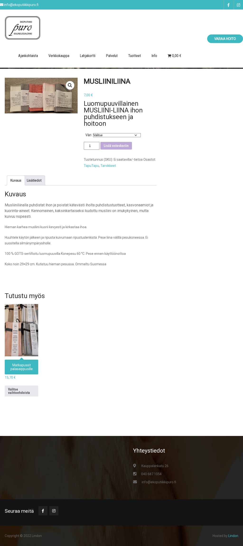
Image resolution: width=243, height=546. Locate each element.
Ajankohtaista (28, 55)
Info (154, 55)
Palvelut (112, 55)
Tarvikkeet (108, 166)
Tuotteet (134, 55)
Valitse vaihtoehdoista (19, 391)
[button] (70, 85)
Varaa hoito (225, 39)
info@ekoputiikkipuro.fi (159, 482)
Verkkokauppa (58, 55)
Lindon (233, 536)
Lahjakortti (87, 55)
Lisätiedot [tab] (34, 180)
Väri (88, 135)
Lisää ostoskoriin (116, 146)
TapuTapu (91, 166)
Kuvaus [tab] (15, 180)
